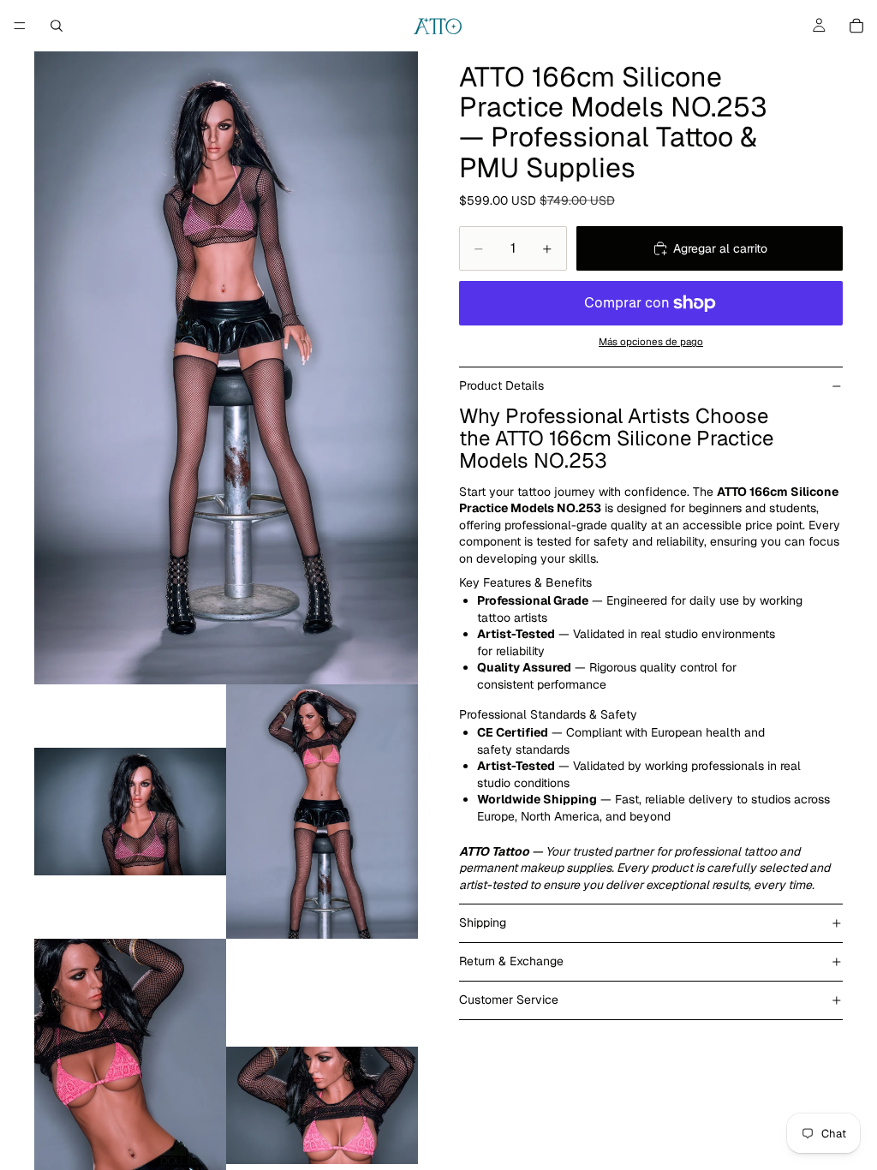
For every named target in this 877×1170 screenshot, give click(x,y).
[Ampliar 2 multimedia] (130, 811)
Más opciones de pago (651, 341)
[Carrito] (856, 26)
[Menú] (19, 25)
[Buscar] (56, 26)
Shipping (482, 922)
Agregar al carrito (720, 248)
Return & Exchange (511, 961)
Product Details (501, 385)
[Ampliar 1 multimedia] (226, 367)
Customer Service (508, 999)
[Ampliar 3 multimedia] (322, 811)
